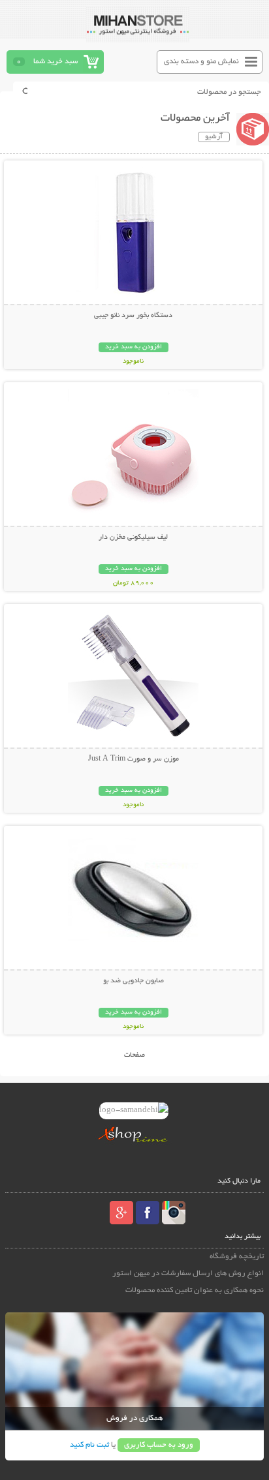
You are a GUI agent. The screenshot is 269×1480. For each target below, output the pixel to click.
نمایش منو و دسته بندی (201, 61)
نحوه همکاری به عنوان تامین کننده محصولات (194, 1290)
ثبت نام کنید (89, 1445)
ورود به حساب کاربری (158, 1445)
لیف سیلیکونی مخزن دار (133, 537)
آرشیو (214, 137)
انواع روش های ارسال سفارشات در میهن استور (188, 1273)
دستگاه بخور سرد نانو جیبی (133, 316)
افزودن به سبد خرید (133, 347)
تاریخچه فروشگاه (237, 1256)
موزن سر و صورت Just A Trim (133, 759)
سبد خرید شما (55, 61)
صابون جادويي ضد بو (133, 981)
